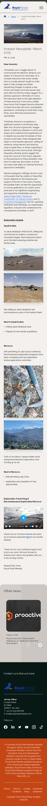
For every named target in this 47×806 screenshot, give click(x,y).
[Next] (40, 645)
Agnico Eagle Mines (12, 196)
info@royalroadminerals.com (18, 714)
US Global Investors (24, 199)
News (13, 17)
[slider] (13, 526)
